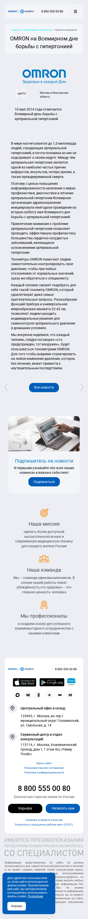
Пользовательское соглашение (44, 768)
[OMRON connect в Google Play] (52, 682)
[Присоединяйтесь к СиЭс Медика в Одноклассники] (39, 695)
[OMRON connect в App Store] (25, 682)
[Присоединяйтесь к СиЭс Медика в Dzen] (49, 695)
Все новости (44, 387)
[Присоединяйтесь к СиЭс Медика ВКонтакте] (28, 695)
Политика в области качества (44, 820)
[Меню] (75, 11)
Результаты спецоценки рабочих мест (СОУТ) (44, 824)
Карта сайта (44, 763)
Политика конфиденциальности (44, 772)
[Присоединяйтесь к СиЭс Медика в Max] (17, 695)
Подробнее (35, 896)
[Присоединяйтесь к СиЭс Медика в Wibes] (60, 695)
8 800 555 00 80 (44, 788)
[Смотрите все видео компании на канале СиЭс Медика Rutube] (70, 695)
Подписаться (44, 482)
